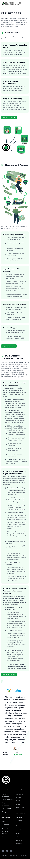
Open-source (20, 807)
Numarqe (18, 797)
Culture (18, 833)
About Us (18, 830)
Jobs (17, 836)
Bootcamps (19, 840)
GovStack (19, 817)
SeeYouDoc (19, 794)
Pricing (4, 812)
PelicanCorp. (18, 755)
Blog (3, 837)
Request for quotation (8, 117)
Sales (3, 821)
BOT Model (5, 828)
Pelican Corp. (20, 804)
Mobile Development (8, 799)
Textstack (19, 801)
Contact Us (19, 843)
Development (5, 824)
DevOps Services (7, 808)
